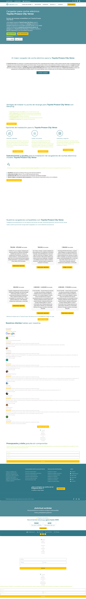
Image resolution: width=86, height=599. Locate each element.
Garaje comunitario (37, 138)
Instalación (45, 4)
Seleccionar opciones (18, 265)
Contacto (60, 4)
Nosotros (52, 4)
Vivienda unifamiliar (11, 138)
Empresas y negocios (62, 138)
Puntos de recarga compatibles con (23, 19)
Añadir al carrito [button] (67, 267)
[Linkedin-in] (79, 499)
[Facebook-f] (74, 499)
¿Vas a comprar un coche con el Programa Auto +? (42, 487)
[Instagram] (76, 499)
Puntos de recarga (26, 4)
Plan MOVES (38, 4)
